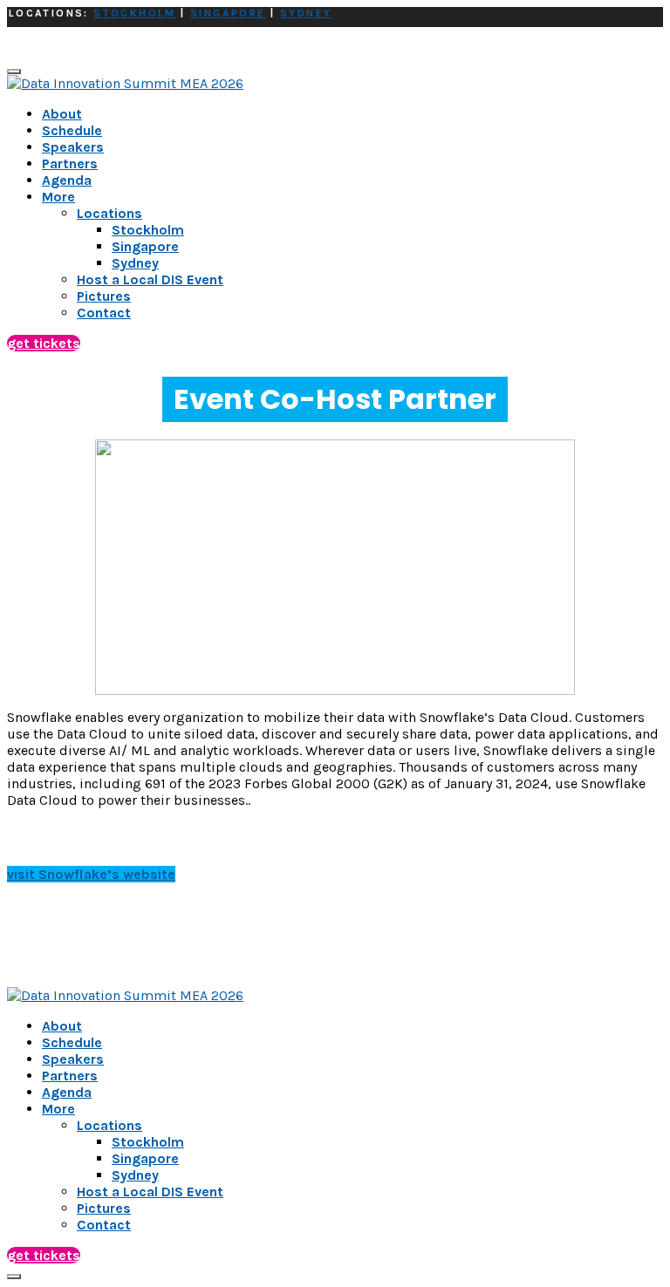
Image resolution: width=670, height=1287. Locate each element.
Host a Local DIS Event (150, 1191)
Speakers (73, 147)
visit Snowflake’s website (91, 874)
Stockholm (148, 1142)
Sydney (135, 1175)
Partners (70, 163)
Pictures (104, 1208)
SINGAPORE (228, 13)
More (58, 196)
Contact (104, 1224)
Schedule (72, 130)
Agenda (67, 180)
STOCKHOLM (134, 13)
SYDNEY (306, 13)
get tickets (43, 343)
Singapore (145, 1158)
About (62, 114)
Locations (109, 1125)
